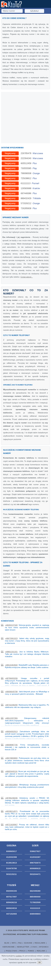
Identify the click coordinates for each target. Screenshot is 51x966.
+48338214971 (11, 811)
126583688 (26, 188)
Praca (22, 951)
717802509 (35, 902)
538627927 (35, 851)
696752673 (35, 863)
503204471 (35, 874)
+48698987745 (11, 745)
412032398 (11, 857)
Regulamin (40, 943)
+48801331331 (11, 652)
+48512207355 (11, 718)
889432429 (26, 198)
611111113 (25, 183)
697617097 (11, 897)
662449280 (35, 891)
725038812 (26, 178)
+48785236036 (11, 798)
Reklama (41, 951)
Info (14, 943)
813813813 (11, 863)
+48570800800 (11, 758)
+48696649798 (11, 692)
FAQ (20, 943)
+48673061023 (11, 638)
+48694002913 (11, 731)
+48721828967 (11, 825)
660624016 (11, 908)
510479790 (11, 868)
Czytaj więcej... (27, 277)
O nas (34, 947)
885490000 (35, 897)
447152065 (11, 914)
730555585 (26, 168)
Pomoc (31, 951)
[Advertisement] (25, 117)
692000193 (11, 891)
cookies (19, 956)
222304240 (26, 158)
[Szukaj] (12, 10)
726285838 (26, 208)
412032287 (35, 857)
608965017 (11, 851)
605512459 (26, 163)
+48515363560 (11, 665)
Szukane (28, 943)
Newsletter (23, 947)
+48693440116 (11, 771)
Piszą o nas (11, 951)
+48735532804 (11, 785)
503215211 (11, 874)
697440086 (26, 193)
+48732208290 (11, 705)
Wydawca (44, 947)
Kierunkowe (9, 947)
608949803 (35, 914)
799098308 (26, 173)
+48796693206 (11, 678)
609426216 (11, 902)
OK (39, 962)
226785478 (26, 153)
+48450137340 (11, 625)
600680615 (35, 868)
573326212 (26, 203)
